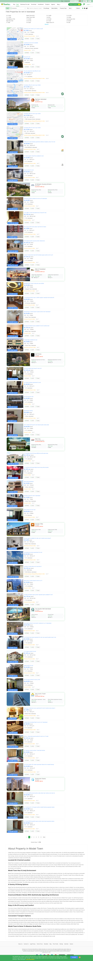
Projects (47, 4)
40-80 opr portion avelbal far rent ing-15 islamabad (35, 198)
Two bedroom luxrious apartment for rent (33, 552)
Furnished (33, 4)
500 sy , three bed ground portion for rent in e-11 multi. (36, 736)
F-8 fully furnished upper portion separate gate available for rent (38, 594)
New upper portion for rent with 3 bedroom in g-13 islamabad (37, 623)
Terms (40, 943)
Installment (41, 4)
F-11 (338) (8, 17)
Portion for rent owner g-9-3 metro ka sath (33, 28)
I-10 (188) (69, 17)
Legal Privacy (32, 943)
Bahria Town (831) (30, 15)
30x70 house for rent (28, 396)
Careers (71, 943)
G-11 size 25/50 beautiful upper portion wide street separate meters (39, 821)
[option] (15, 33)
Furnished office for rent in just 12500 (32, 85)
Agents (53, 4)
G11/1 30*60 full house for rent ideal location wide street (36, 424)
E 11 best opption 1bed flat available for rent (34, 155)
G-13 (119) (28, 20)
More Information (30, 959)
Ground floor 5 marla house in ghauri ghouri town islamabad (37, 311)
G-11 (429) (48, 15)
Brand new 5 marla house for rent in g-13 (33, 580)
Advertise (66, 943)
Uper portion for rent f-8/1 (29, 509)
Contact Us (66, 1)
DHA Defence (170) (10, 19)
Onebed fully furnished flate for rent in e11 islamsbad (35, 722)
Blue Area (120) (9, 20)
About (20, 943)
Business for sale (24, 4)
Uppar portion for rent (29, 170)
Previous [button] (8, 147)
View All (46, 24)
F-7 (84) (8, 22)
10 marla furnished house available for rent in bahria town (36, 325)
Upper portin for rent (28, 665)
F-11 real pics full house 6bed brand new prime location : (36, 467)
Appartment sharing (28, 410)
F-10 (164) (28, 19)
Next (44, 837)
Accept (74, 957)
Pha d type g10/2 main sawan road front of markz (35, 226)
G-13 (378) (69, 15)
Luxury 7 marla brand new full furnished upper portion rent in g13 (38, 254)
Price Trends (55, 943)
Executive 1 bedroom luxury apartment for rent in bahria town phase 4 (39, 708)
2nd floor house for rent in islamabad (32, 495)
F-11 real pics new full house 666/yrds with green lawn (36, 453)
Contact (26, 943)
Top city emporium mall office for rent (32, 71)
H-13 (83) (28, 22)
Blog (62, 1)
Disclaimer (46, 943)
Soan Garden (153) (71, 19)
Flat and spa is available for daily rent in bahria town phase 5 (37, 538)
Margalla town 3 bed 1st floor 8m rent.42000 (34, 283)
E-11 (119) (48, 20)
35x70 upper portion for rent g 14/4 (32, 679)
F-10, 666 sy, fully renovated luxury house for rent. (35, 212)
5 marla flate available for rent (30, 339)
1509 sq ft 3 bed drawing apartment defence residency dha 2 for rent (39, 141)
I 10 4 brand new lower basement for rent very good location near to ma (40, 637)
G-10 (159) (48, 19)
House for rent (27, 56)
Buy (14, 4)
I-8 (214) (48, 17)
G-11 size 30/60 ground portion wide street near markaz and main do (39, 793)
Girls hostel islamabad (29, 481)
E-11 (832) (8, 15)
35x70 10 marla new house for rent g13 (33, 368)
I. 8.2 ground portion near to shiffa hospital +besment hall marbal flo (39, 297)
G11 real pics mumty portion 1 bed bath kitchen (34, 750)
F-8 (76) (68, 22)
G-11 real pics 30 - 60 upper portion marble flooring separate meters (39, 807)
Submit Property (74, 4)
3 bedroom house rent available (31, 42)
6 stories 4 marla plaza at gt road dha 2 (33, 566)
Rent (17, 4)
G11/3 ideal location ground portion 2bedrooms (34, 240)
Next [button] (63, 106)
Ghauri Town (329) (30, 17)
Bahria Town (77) (50, 22)
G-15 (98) (69, 20)
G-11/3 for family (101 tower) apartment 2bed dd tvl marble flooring (39, 764)
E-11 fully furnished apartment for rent (32, 382)
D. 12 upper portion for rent (30, 651)
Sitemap (61, 943)
